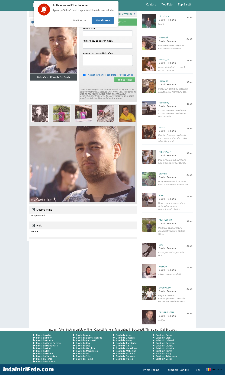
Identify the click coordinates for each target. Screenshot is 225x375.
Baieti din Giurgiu (164, 345)
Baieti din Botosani (125, 337)
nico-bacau (164, 16)
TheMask (163, 37)
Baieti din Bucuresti (86, 340)
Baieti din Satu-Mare (46, 356)
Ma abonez (103, 20)
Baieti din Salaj (163, 353)
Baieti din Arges (124, 335)
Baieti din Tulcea (84, 359)
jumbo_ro (164, 59)
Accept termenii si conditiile (102, 74)
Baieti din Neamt (44, 353)
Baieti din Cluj (83, 343)
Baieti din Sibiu (83, 356)
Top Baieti (184, 4)
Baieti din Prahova (125, 353)
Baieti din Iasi (43, 351)
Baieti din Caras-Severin (48, 343)
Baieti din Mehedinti (126, 351)
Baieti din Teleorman (166, 356)
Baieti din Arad (83, 335)
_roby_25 (164, 81)
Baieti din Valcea (124, 359)
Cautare (151, 4)
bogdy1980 (165, 288)
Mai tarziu (79, 20)
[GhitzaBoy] (40, 113)
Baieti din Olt (82, 353)
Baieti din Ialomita (165, 348)
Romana (216, 369)
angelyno (163, 266)
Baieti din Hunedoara (126, 348)
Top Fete (166, 4)
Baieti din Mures (164, 351)
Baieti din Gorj (43, 348)
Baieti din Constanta (126, 343)
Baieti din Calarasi (165, 340)
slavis (162, 195)
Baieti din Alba (43, 335)
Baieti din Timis (44, 359)
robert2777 (165, 152)
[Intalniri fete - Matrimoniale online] (27, 369)
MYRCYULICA (165, 220)
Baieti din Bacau (164, 335)
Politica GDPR (126, 74)
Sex (198, 369)
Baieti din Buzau (124, 340)
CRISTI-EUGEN (166, 312)
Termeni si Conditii (177, 369)
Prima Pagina (151, 369)
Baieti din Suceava (125, 356)
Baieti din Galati (124, 345)
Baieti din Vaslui (164, 359)
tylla (161, 245)
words (162, 127)
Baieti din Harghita (85, 348)
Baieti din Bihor (44, 337)
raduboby (164, 103)
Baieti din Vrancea (45, 361)
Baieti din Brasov (44, 340)
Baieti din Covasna (165, 343)
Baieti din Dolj (83, 345)
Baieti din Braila (164, 337)
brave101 (164, 174)
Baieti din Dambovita (47, 345)
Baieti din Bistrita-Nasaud (89, 337)
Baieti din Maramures (87, 351)
